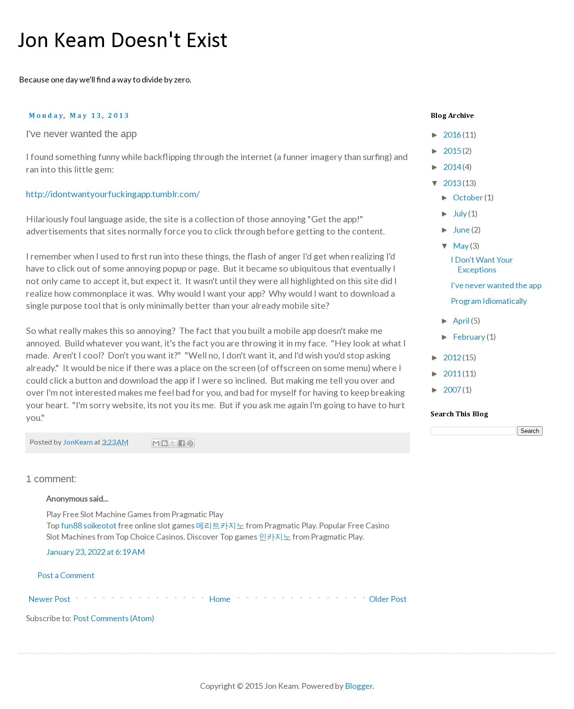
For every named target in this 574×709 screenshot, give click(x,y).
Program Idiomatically (489, 301)
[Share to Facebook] (181, 443)
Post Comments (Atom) (113, 618)
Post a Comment (66, 575)
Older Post (388, 599)
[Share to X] (173, 443)
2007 (452, 389)
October (468, 197)
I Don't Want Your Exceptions (482, 264)
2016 (452, 134)
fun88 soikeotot (89, 525)
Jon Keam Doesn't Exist (123, 41)
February (470, 337)
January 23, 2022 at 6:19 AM (95, 552)
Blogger (359, 686)
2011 (452, 373)
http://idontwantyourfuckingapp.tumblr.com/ (113, 193)
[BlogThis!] (164, 443)
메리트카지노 (220, 525)
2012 (452, 357)
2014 (452, 167)
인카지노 (275, 536)
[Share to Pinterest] (190, 443)
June (462, 229)
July (460, 213)
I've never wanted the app (496, 285)
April (462, 320)
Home (219, 599)
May (461, 246)
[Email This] (156, 443)
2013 (452, 183)
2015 (452, 151)
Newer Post (49, 599)
